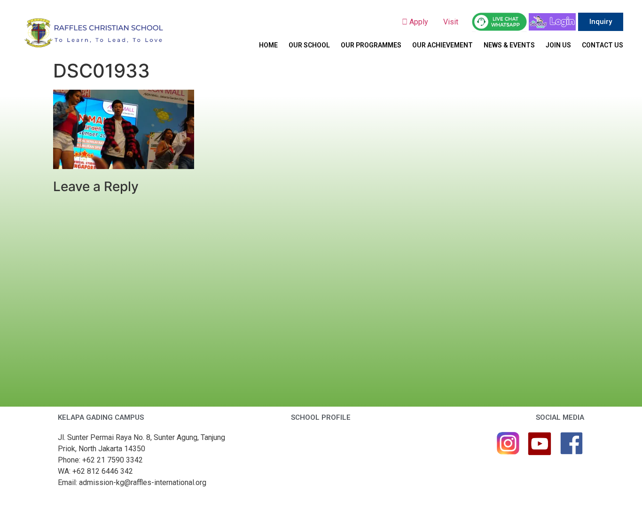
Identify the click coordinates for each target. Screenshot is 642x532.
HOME (268, 45)
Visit (451, 21)
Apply (421, 21)
